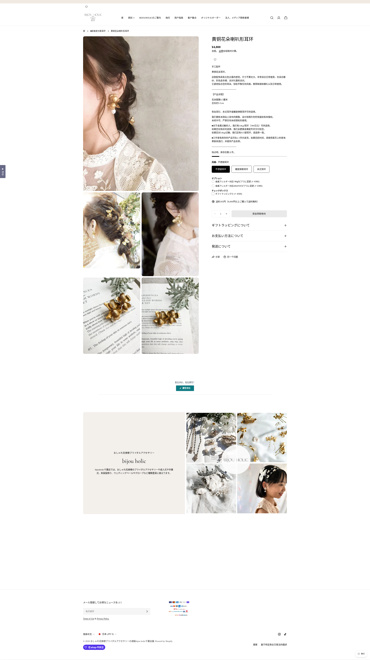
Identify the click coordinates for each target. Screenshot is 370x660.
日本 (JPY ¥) (108, 634)
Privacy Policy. (103, 619)
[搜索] (272, 18)
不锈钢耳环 (220, 169)
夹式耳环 (261, 169)
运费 (221, 51)
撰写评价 (187, 389)
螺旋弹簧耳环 (241, 169)
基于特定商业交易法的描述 (274, 645)
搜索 (255, 645)
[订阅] (147, 611)
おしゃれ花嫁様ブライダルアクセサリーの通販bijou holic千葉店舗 (122, 641)
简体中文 (87, 634)
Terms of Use (88, 619)
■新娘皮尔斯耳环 (98, 31)
